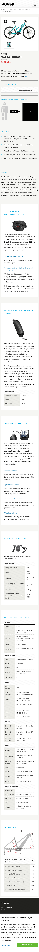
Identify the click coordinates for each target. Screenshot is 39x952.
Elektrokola (13, 9)
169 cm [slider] (13, 111)
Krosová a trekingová (24, 9)
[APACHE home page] (8, 4)
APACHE (5, 9)
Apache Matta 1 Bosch (7, 11)
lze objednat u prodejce (25, 90)
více (26, 76)
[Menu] (35, 4)
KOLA (3, 910)
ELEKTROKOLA (6, 907)
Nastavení (6, 945)
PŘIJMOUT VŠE (28, 944)
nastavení (32, 935)
